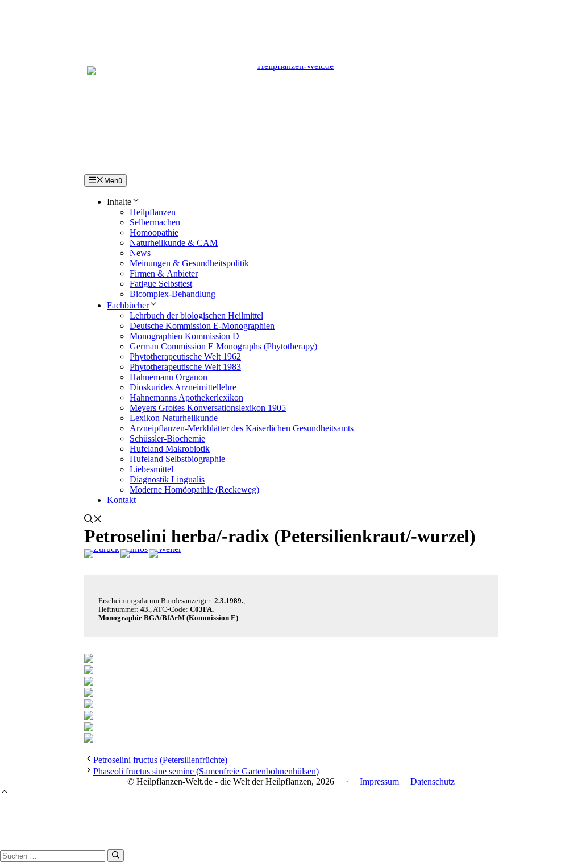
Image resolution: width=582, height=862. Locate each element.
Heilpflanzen (153, 212)
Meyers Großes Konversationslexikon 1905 (208, 408)
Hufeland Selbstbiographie (177, 459)
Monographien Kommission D (184, 336)
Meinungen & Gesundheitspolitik (189, 263)
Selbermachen (155, 222)
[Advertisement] (291, 25)
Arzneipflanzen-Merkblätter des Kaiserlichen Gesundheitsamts (242, 428)
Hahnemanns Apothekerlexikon (186, 397)
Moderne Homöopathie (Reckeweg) (194, 489)
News (140, 253)
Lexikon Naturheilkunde (174, 418)
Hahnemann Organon (168, 377)
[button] (93, 520)
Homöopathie (154, 232)
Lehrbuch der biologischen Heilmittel (196, 315)
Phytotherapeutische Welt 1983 (185, 367)
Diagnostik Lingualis (167, 479)
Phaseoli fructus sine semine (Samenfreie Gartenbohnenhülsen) (206, 771)
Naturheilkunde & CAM (174, 243)
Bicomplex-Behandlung (172, 294)
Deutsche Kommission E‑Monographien (202, 326)
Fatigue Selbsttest (161, 283)
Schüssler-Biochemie (167, 438)
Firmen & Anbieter (164, 273)
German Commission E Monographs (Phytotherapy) (223, 346)
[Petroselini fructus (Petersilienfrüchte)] (101, 553)
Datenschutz (432, 781)
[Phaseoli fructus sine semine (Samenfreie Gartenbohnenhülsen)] (165, 553)
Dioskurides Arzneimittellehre (183, 387)
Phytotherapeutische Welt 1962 (185, 356)
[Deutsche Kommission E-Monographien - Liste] (134, 553)
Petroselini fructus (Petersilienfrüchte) (160, 760)
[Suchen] (115, 855)
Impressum (379, 781)
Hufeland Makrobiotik (170, 448)
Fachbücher (128, 305)
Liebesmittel (151, 469)
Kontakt (121, 500)
